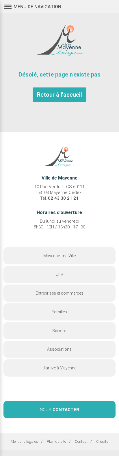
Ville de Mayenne (59, 39)
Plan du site (56, 441)
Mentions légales (24, 441)
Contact (81, 441)
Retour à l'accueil (59, 94)
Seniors (59, 330)
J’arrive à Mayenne (59, 368)
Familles (59, 312)
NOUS (59, 409)
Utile (59, 274)
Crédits (102, 441)
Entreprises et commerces (59, 293)
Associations (59, 349)
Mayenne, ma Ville (59, 255)
